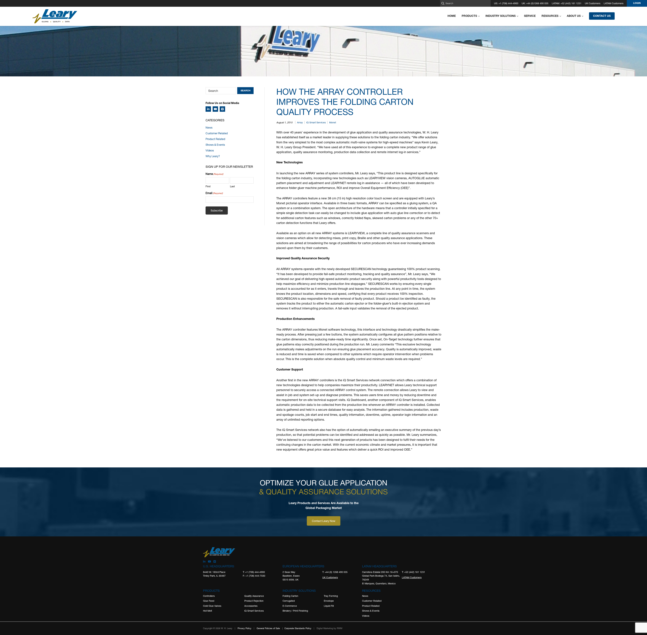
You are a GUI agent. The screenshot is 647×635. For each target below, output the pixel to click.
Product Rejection (254, 600)
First (208, 186)
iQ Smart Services (316, 122)
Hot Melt (207, 610)
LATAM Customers (613, 3)
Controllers (209, 595)
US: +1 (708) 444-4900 (506, 3)
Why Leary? (213, 156)
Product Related (215, 138)
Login (637, 3)
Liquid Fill (329, 605)
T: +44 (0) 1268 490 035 (335, 572)
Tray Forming (331, 595)
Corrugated (289, 600)
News (209, 127)
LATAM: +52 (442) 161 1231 (566, 3)
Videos (210, 150)
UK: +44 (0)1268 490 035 (535, 3)
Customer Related (217, 133)
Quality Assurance (254, 595)
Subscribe (217, 210)
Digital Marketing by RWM (329, 628)
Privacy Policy (244, 628)
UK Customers (592, 3)
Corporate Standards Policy (297, 628)
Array (300, 122)
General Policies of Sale (268, 628)
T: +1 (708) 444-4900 (254, 572)
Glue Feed (208, 600)
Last (232, 186)
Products (211, 590)
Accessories (250, 605)
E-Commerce (290, 605)
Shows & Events (215, 144)
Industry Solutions (299, 590)
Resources (371, 590)
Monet (332, 122)
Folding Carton (290, 595)
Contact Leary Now (323, 520)
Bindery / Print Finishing (295, 610)
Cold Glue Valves (212, 605)
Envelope (329, 600)
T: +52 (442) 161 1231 (413, 572)
